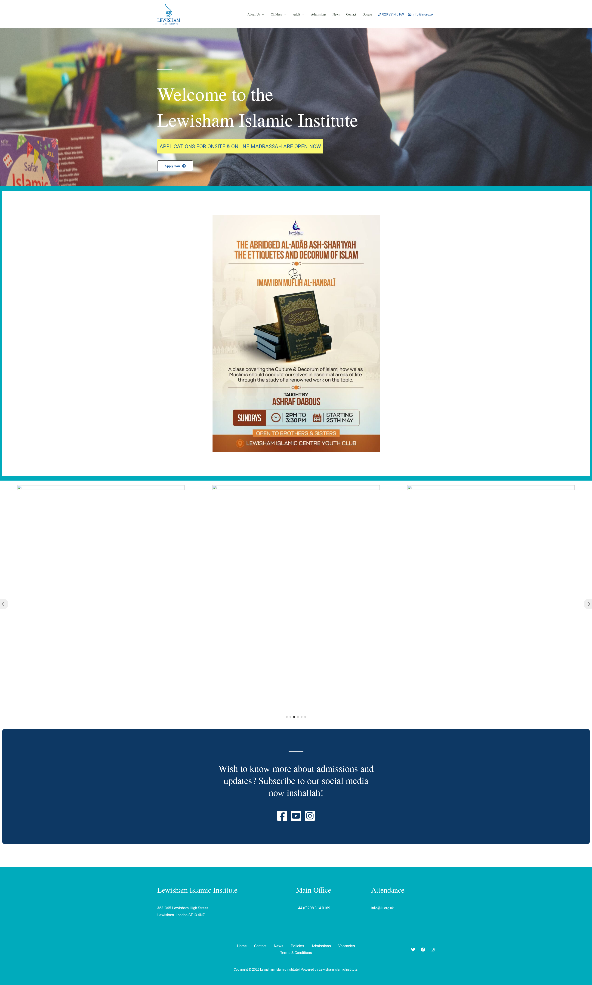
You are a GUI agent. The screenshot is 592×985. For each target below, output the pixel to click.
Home (242, 946)
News (336, 14)
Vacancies (346, 946)
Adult (296, 14)
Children (276, 14)
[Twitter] (413, 949)
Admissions (318, 14)
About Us (253, 14)
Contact (351, 14)
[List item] (282, 816)
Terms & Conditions (296, 953)
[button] (262, 14)
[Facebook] (423, 949)
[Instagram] (433, 949)
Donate (367, 14)
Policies (297, 946)
